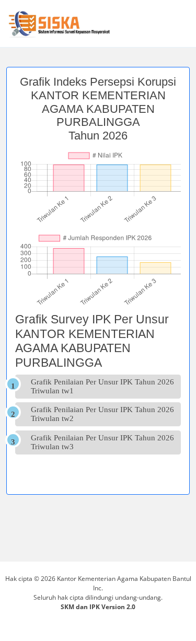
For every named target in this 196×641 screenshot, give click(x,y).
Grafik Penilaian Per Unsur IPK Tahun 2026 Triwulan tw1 (102, 386)
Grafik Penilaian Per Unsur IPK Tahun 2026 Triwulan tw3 (102, 442)
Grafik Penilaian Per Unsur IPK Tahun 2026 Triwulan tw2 (102, 414)
